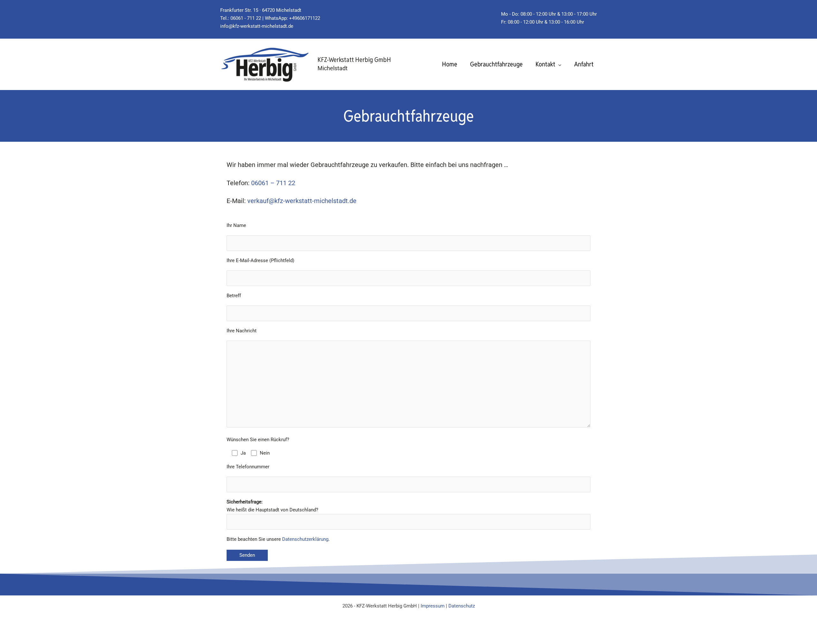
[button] (558, 64)
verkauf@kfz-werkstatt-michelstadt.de (301, 201)
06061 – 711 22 (273, 183)
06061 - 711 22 (246, 18)
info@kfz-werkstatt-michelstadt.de (256, 26)
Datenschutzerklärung (305, 539)
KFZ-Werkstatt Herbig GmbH (354, 60)
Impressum (433, 606)
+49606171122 (304, 18)
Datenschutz (461, 606)
